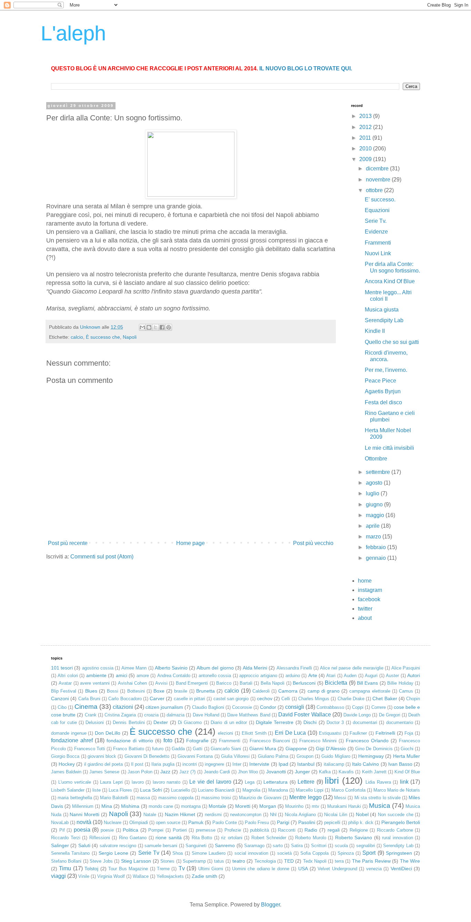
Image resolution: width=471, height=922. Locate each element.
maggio (375, 515)
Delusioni (95, 722)
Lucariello (180, 790)
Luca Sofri (151, 790)
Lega (249, 782)
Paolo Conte (224, 822)
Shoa (177, 853)
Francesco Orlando (367, 740)
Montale (217, 806)
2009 (366, 159)
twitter (365, 609)
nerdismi (213, 814)
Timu (65, 868)
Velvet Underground (337, 868)
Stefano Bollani (66, 861)
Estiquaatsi (330, 733)
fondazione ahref (72, 740)
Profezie (232, 830)
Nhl (273, 814)
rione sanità (169, 837)
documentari (365, 722)
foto (167, 740)
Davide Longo (357, 714)
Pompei (155, 830)
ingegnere (214, 764)
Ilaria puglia (162, 764)
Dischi (310, 722)
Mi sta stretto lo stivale (377, 797)
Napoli (130, 337)
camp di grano (324, 691)
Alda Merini (255, 668)
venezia (374, 868)
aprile (373, 526)
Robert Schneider (269, 837)
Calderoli (261, 691)
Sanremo (225, 845)
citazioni (123, 707)
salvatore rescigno (118, 845)
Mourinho (294, 806)
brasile (180, 691)
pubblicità (259, 830)
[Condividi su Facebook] (162, 327)
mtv (315, 806)
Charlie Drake (351, 698)
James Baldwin (66, 771)
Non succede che (395, 814)
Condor (268, 707)
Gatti (197, 748)
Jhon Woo (248, 771)
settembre (378, 472)
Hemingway (371, 756)
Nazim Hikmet (180, 814)
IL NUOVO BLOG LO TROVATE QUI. (305, 68)
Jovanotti (276, 771)
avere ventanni (94, 683)
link (404, 782)
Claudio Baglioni (208, 707)
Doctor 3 (335, 722)
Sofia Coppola (314, 853)
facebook (369, 599)
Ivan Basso (400, 764)
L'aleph (73, 33)
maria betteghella (75, 797)
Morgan (267, 806)
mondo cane (161, 806)
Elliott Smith (254, 733)
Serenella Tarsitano (70, 853)
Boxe (158, 691)
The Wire (410, 861)
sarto (278, 845)
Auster (392, 675)
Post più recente (68, 543)
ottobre (375, 190)
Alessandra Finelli (294, 668)
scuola (341, 845)
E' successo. (380, 199)
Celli (285, 698)
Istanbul (305, 764)
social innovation (251, 853)
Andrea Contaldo (173, 675)
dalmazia (175, 714)
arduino (292, 675)
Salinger (60, 845)
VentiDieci (401, 868)
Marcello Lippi (309, 790)
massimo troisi (216, 797)
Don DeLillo (107, 733)
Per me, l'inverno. (386, 370)
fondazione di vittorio (130, 740)
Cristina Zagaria (120, 714)
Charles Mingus (313, 698)
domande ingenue (69, 733)
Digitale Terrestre (274, 722)
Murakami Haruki (344, 806)
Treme (163, 868)
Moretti (242, 806)
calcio (77, 337)
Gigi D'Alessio (331, 748)
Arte (312, 675)
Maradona (278, 790)
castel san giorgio (231, 698)
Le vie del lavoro (210, 782)
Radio (310, 830)
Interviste (259, 764)
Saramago (254, 845)
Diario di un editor (229, 722)
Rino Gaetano (133, 837)
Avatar (65, 683)
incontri (189, 764)
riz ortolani (231, 837)
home (365, 581)
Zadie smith (204, 876)
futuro (157, 748)
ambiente (96, 675)
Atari (330, 675)
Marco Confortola (348, 790)
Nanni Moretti (84, 814)
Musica (379, 805)
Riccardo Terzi (65, 837)
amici (121, 675)
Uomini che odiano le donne (260, 868)
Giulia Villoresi (235, 756)
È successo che (103, 337)
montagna (191, 806)
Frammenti (378, 243)
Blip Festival (63, 691)
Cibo (62, 707)
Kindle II (375, 331)
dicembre (378, 168)
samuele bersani (160, 845)
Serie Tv (148, 853)
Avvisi (161, 683)
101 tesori (62, 668)
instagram (370, 590)
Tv (182, 868)
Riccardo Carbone (395, 830)
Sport (368, 853)
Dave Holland (206, 714)
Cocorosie (242, 707)
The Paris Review (371, 861)
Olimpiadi (138, 822)
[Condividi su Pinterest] (168, 327)
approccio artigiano (258, 675)
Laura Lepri (111, 782)
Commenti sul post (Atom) (101, 556)
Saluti (84, 845)
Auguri (371, 675)
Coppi (357, 707)
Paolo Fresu (257, 822)
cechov (264, 698)
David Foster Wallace (304, 714)
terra (339, 861)
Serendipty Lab (398, 845)
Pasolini (306, 822)
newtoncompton (245, 814)
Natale (149, 814)
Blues (91, 691)
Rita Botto (202, 837)
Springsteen (399, 853)
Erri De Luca (290, 733)
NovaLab (60, 822)
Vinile (83, 876)
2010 (366, 148)
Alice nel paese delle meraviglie (351, 668)
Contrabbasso (330, 707)
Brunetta (205, 691)
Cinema (86, 706)
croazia (151, 714)
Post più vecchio (313, 543)
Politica (130, 830)
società (284, 853)
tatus (219, 861)
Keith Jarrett (374, 771)
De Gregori (389, 714)
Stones (167, 861)
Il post (137, 764)
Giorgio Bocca (65, 756)
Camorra (288, 691)
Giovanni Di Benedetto (147, 756)
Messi (340, 797)
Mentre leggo (305, 797)
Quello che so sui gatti (392, 342)
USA (303, 868)
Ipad (283, 764)
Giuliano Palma (273, 756)
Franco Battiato (128, 748)
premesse (206, 830)
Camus (406, 691)
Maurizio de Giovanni (260, 797)
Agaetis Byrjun (383, 391)
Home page (190, 543)
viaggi (58, 876)
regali (334, 830)
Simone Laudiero (209, 853)
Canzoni (60, 698)
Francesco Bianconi (270, 740)
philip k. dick (360, 822)
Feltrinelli (385, 733)
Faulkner (358, 733)
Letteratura (275, 782)
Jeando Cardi (217, 771)
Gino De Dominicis (374, 748)
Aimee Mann (134, 668)
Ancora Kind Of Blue (390, 281)
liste (96, 790)
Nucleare (112, 822)
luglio (373, 493)
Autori (413, 675)
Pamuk (195, 822)
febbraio (376, 547)
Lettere (306, 782)
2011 (365, 138)
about (365, 618)
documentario (399, 722)
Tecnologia (265, 861)
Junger (302, 771)
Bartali (246, 683)
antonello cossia (215, 675)
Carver (157, 698)
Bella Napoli (272, 683)
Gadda (178, 748)
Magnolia (251, 790)
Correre (378, 707)
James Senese (104, 771)
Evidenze (376, 232)
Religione (359, 830)
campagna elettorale (369, 691)
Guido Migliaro (335, 756)
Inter (236, 764)
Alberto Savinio (171, 668)
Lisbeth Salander (67, 790)
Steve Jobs (101, 861)
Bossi (112, 691)
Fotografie (197, 740)
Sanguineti (196, 845)
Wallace (141, 876)
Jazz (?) (187, 771)
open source (168, 822)
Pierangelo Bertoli (400, 822)
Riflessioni (99, 837)
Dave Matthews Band (248, 714)
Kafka (325, 771)
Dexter (160, 722)
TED (289, 861)
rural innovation (397, 837)
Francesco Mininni (318, 740)
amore (143, 675)
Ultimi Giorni (210, 868)
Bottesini (136, 691)
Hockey (67, 764)
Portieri (180, 830)
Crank (91, 714)
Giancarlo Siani (226, 748)
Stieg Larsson (136, 861)
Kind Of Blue (407, 771)
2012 (366, 127)
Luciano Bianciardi (216, 790)
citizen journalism (164, 707)
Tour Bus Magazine (128, 868)
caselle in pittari (190, 698)
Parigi (283, 822)
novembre (379, 179)
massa (143, 797)
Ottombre (376, 459)
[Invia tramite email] (142, 327)
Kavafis (346, 771)
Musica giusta (382, 310)
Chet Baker (384, 698)
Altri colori (68, 675)
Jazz (165, 771)
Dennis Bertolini (128, 722)
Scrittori (319, 845)
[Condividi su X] (155, 327)
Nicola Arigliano (300, 814)
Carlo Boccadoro (124, 698)
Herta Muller (406, 756)
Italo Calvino (365, 764)
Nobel (362, 814)
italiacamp (334, 764)
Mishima (130, 806)
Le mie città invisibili (389, 448)
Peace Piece (380, 381)
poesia (82, 830)
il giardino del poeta (103, 764)
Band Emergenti (192, 683)
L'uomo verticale (74, 782)
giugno (375, 504)
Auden (350, 675)
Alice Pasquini (405, 668)
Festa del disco (383, 402)
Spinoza (346, 853)
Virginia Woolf (111, 876)
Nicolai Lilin (335, 814)
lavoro (138, 782)
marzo (374, 536)
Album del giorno (215, 668)
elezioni (225, 733)
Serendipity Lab (384, 320)
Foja (408, 733)
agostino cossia (97, 668)
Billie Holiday (400, 683)
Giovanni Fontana (195, 756)
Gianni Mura (262, 748)
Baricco (223, 683)
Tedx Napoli (315, 861)
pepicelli (332, 822)
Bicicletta (336, 683)
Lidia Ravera (378, 782)
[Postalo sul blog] (149, 327)
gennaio (376, 558)
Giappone (296, 748)
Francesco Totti (89, 748)
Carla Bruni (89, 698)
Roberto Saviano (353, 837)
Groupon (305, 756)
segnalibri (365, 845)
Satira (297, 845)
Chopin (413, 698)
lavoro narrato (167, 782)
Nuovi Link (378, 253)
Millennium (82, 806)
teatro (238, 861)
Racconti (286, 830)
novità (84, 822)
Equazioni (377, 210)
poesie (107, 830)
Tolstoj (91, 868)
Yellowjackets (170, 876)
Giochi (407, 748)
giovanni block (102, 756)
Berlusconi (304, 683)
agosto (375, 483)
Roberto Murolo (310, 837)
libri (332, 780)
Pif (62, 830)
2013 (366, 116)
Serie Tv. (376, 221)
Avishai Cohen (132, 683)
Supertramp (194, 861)
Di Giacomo (190, 722)
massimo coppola (175, 797)
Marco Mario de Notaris (396, 790)
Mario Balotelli (114, 797)
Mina (106, 806)
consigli (294, 707)
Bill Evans (367, 683)
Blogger (270, 905)
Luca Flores (120, 790)
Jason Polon (140, 771)
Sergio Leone (113, 853)
